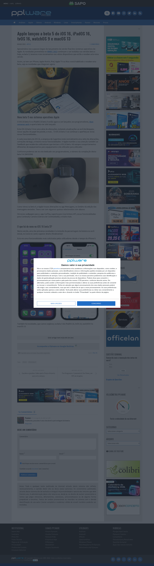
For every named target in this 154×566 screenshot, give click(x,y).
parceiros (56, 268)
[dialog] (77, 283)
